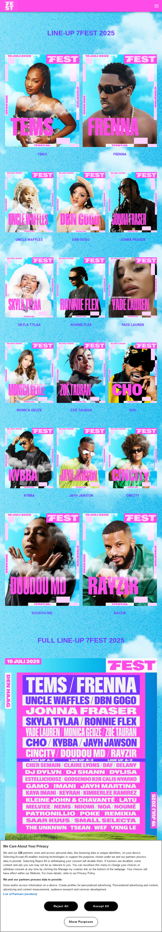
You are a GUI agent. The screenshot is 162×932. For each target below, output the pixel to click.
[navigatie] (156, 6)
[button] (9, 6)
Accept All (101, 906)
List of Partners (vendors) (20, 894)
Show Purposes (81, 921)
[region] (81, 886)
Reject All (61, 906)
